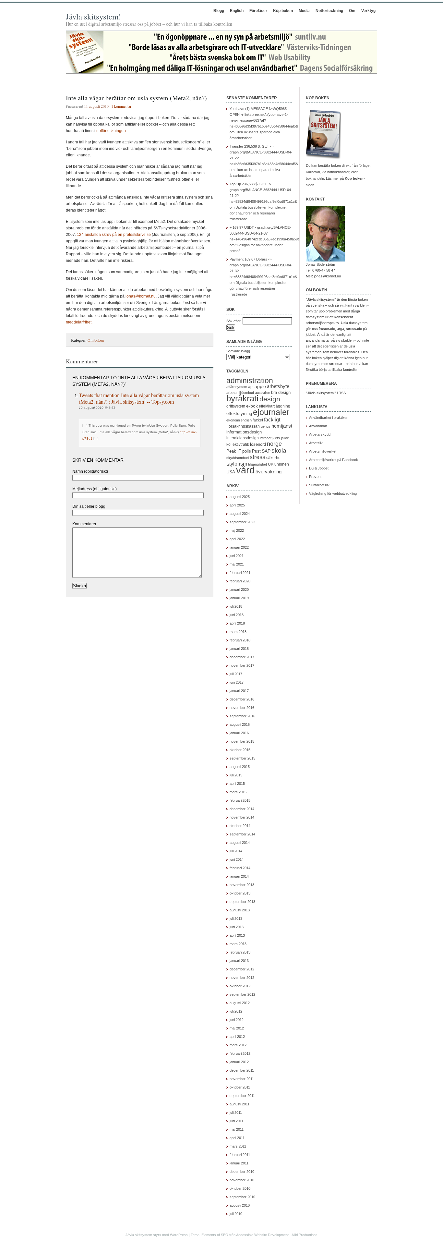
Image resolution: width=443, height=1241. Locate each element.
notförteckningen (111, 130)
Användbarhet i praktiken (328, 418)
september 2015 (242, 758)
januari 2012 (239, 1062)
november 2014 (242, 817)
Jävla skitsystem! (93, 16)
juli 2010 (236, 1214)
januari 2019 (239, 598)
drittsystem (235, 406)
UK (270, 464)
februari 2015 (240, 800)
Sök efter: (234, 321)
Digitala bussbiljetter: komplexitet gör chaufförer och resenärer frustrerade (258, 213)
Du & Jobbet (319, 468)
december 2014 (242, 809)
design (269, 399)
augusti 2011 (239, 1104)
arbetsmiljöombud (240, 393)
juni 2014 (237, 859)
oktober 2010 (240, 1188)
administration (249, 380)
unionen (281, 464)
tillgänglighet (257, 464)
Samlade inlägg (238, 351)
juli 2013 (236, 918)
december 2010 (242, 1172)
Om (352, 10)
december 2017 (242, 657)
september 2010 (242, 1197)
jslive (285, 438)
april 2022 (237, 539)
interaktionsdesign (242, 438)
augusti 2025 (240, 497)
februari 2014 (240, 868)
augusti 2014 (240, 843)
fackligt (272, 419)
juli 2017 (236, 674)
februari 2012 (240, 1053)
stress (257, 457)
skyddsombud (237, 458)
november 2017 (242, 665)
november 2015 (242, 741)
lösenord (258, 444)
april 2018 (237, 623)
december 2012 (242, 969)
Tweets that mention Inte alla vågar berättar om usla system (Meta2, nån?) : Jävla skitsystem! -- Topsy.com (139, 398)
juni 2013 (237, 927)
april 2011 (237, 1138)
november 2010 (242, 1180)
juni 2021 (237, 556)
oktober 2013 (240, 893)
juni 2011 (236, 1121)
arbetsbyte (278, 386)
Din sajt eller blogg (88, 506)
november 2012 (242, 977)
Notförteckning (329, 10)
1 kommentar (121, 106)
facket (258, 420)
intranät (265, 438)
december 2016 (242, 699)
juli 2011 (236, 1112)
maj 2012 (237, 1028)
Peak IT (233, 451)
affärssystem (236, 387)
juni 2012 (237, 1020)
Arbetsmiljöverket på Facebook (333, 460)
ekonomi (233, 420)
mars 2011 (238, 1146)
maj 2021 (237, 564)
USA (230, 471)
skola (278, 450)
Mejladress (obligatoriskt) (94, 489)
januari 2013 (239, 961)
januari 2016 (239, 733)
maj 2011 (237, 1129)
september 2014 (242, 834)
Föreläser (258, 10)
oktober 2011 (240, 1087)
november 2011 (242, 1079)
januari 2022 (239, 547)
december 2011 (242, 1070)
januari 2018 (239, 649)
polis (246, 451)
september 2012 (242, 994)
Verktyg (368, 10)
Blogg (218, 10)
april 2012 (237, 1037)
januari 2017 (239, 691)
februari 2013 (240, 952)
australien (262, 393)
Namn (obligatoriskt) (90, 471)
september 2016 (242, 716)
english (246, 420)
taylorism (236, 464)
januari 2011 (239, 1163)
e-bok (252, 405)
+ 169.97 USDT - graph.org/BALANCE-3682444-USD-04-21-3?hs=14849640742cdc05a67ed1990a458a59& (265, 233)
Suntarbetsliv (319, 485)
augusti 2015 (240, 767)
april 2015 (237, 783)
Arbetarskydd (319, 434)
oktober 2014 (240, 826)
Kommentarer (84, 524)
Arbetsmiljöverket (322, 451)
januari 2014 (239, 876)
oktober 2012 (240, 986)
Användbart (318, 426)
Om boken (96, 340)
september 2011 (242, 1096)
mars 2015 (238, 792)
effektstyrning (239, 413)
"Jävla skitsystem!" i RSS (326, 393)
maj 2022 (237, 530)
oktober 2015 (240, 750)
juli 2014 (236, 851)
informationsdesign (244, 432)
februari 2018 (240, 640)
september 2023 (242, 522)
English (237, 10)
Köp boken (283, 10)
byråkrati (242, 398)
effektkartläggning (274, 406)
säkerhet (273, 458)
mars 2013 (238, 944)
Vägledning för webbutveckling (333, 493)
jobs (276, 437)
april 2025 (237, 505)
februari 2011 (240, 1155)
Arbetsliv (316, 443)
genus (265, 426)
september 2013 (242, 902)
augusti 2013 (240, 910)
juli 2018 (236, 606)
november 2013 (242, 885)
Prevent (315, 477)
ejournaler (271, 412)
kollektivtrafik (237, 444)
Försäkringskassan (243, 426)
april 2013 (237, 935)
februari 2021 (240, 573)
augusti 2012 (240, 1003)
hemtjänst (281, 426)
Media (304, 10)
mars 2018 (238, 632)
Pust (256, 451)
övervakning (268, 471)
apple (260, 386)
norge (274, 444)
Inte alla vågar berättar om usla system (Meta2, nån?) (136, 97)
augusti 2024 (240, 514)
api (251, 386)
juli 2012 (236, 1011)
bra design (281, 392)
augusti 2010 (240, 1205)
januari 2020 (239, 589)
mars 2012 (238, 1045)
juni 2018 (237, 615)
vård (245, 470)
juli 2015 (236, 775)
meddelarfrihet (78, 322)
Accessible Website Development (262, 1235)
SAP (266, 451)
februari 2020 (240, 581)
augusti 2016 (240, 724)
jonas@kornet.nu (141, 296)
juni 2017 (237, 682)
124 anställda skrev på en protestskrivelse (114, 234)
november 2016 (242, 708)
